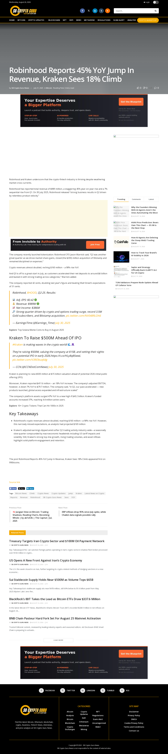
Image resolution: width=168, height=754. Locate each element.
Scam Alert (98, 719)
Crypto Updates (58, 493)
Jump (71, 493)
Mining (84, 729)
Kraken (79, 493)
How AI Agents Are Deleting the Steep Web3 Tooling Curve (144, 240)
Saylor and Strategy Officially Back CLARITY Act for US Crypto (144, 270)
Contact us (134, 730)
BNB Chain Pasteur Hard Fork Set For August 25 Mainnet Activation (55, 618)
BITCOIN (21, 20)
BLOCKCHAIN (54, 20)
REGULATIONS (104, 20)
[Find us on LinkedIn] (95, 10)
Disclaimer (134, 711)
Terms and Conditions (134, 727)
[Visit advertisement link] (84, 112)
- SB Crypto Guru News (90, 745)
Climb (32, 493)
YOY (73, 497)
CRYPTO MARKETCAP (148, 20)
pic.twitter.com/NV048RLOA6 (83, 315)
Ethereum (83, 721)
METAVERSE (89, 20)
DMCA (134, 719)
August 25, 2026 (37, 564)
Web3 (97, 727)
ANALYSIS (131, 20)
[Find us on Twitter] (88, 10)
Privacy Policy (134, 715)
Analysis (70, 715)
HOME (12, 20)
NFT (65, 20)
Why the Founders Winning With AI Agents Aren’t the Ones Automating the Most (144, 210)
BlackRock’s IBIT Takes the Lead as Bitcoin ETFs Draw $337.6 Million (54, 599)
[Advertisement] (58, 153)
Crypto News (43, 493)
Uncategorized (99, 723)
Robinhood (35, 497)
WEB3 (78, 20)
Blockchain (70, 723)
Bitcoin (49, 88)
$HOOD (31, 292)
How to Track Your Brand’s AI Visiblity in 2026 (144, 254)
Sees (67, 497)
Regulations (97, 715)
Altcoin (70, 711)
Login (147, 2)
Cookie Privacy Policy (133, 723)
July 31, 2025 (38, 88)
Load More (58, 640)
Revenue (24, 497)
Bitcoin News (21, 493)
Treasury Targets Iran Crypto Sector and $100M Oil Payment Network (56, 541)
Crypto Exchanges (70, 728)
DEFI (71, 20)
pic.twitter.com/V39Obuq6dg (29, 359)
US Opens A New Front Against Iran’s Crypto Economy (45, 560)
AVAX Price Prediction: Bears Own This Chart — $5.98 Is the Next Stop (144, 225)
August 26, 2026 (37, 545)
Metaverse (84, 725)
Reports (13, 497)
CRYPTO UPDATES (36, 20)
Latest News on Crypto (94, 493)
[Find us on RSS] (107, 10)
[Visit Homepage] (23, 11)
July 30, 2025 (62, 323)
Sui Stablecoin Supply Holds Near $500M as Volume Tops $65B (51, 580)
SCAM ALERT (119, 20)
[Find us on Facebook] (82, 10)
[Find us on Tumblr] (101, 10)
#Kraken (17, 344)
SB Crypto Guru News (20, 88)
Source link (14, 482)
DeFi (84, 718)
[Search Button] (156, 10)
